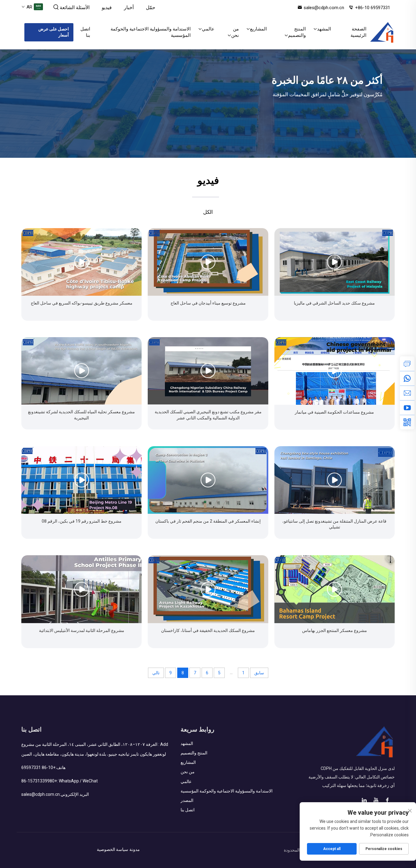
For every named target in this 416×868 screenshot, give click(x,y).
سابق (259, 672)
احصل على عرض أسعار (53, 31)
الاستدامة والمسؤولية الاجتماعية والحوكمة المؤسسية (151, 32)
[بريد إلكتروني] (407, 393)
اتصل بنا (85, 32)
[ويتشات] (407, 422)
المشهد (324, 29)
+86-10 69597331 (372, 7)
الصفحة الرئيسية (358, 32)
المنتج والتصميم (297, 32)
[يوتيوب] (407, 407)
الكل (208, 212)
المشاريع (258, 29)
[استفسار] (407, 363)
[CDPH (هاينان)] (382, 32)
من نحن (235, 32)
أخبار (129, 7)
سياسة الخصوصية (112, 849)
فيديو (107, 7)
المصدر (187, 800)
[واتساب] (407, 378)
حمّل (150, 7)
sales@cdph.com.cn (324, 7)
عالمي (208, 29)
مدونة (134, 849)
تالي (156, 672)
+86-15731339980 (39, 780)
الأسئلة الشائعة (75, 7)
